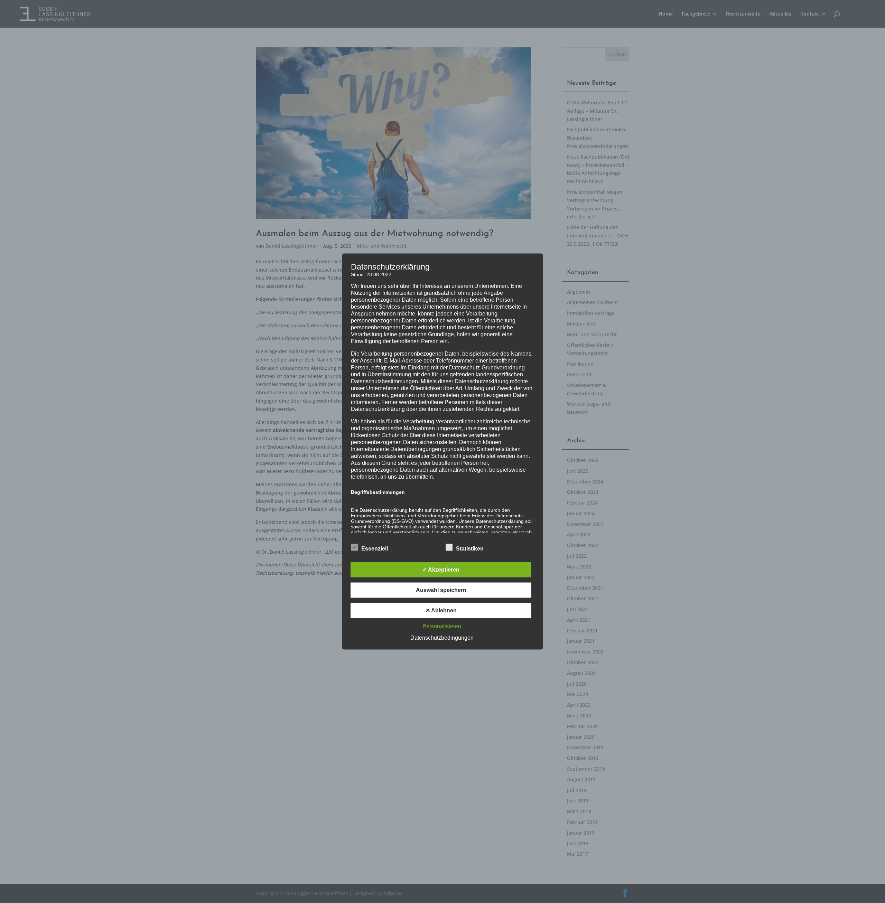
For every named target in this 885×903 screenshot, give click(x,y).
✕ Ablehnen (441, 610)
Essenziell (374, 549)
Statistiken (470, 549)
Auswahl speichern (441, 590)
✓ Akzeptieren (440, 570)
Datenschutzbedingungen (442, 638)
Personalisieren (441, 626)
